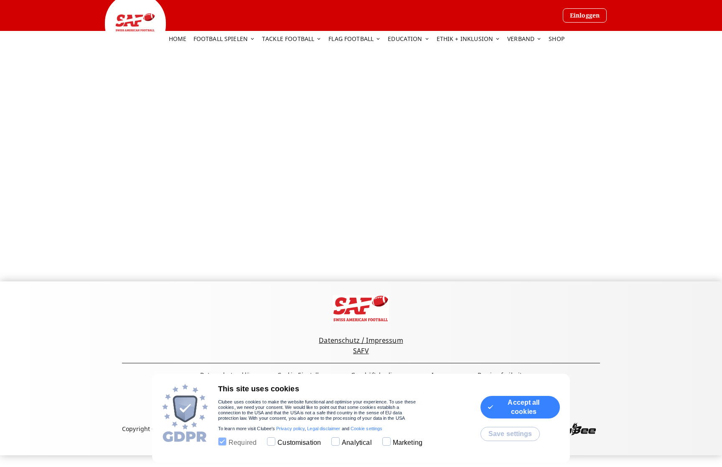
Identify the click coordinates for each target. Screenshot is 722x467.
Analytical (357, 442)
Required (243, 442)
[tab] (181, 39)
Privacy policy (290, 428)
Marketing (407, 442)
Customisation (299, 442)
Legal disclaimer (323, 428)
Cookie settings (366, 428)
